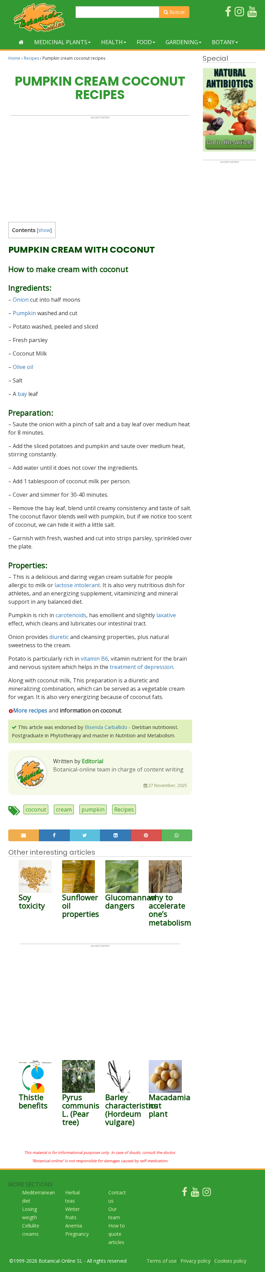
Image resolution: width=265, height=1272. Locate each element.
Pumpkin (24, 313)
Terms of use (162, 1261)
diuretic (59, 637)
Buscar (176, 12)
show (44, 230)
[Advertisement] (100, 167)
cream (64, 809)
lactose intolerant (77, 585)
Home (14, 58)
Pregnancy (77, 1234)
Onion (21, 299)
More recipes (30, 710)
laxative (166, 615)
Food (144, 42)
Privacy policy (195, 1261)
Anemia (73, 1225)
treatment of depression (141, 667)
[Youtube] (195, 1193)
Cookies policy (230, 1261)
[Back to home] (21, 42)
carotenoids (71, 615)
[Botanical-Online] (39, 17)
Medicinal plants (60, 42)
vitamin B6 (94, 658)
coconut (36, 809)
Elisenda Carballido (106, 727)
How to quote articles (116, 1233)
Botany (223, 42)
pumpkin (93, 809)
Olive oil (23, 367)
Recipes (31, 58)
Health (112, 42)
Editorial (92, 761)
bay (22, 394)
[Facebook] (184, 1193)
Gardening (182, 42)
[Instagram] (207, 1193)
